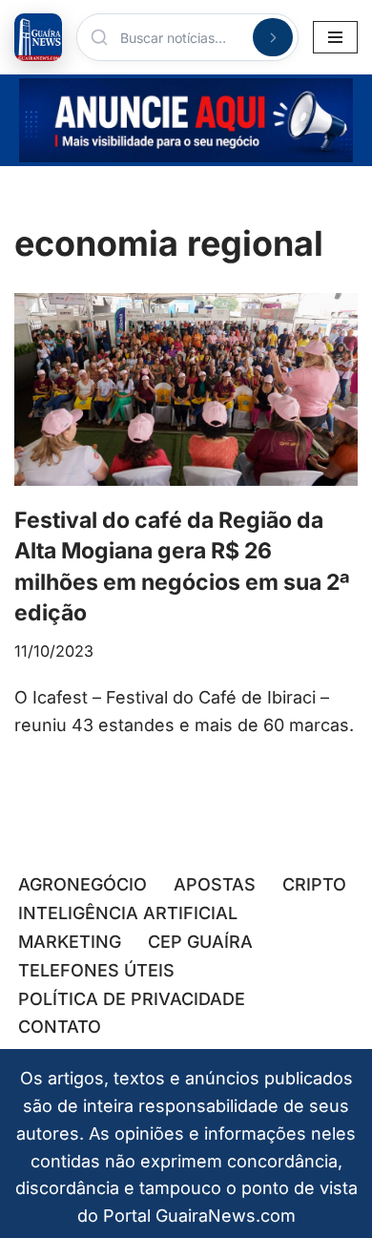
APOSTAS (215, 884)
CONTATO (59, 1027)
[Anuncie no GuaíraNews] (186, 120)
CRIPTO (314, 884)
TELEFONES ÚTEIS (96, 970)
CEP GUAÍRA (200, 942)
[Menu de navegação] (335, 37)
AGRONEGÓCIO (82, 884)
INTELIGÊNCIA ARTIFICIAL (128, 913)
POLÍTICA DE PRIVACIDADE (131, 999)
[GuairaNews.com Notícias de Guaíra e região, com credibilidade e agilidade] (38, 37)
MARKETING (69, 942)
